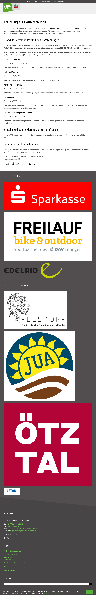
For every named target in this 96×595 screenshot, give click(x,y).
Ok (89, 592)
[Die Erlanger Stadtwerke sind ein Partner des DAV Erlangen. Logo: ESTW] (12, 488)
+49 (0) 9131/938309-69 (15, 526)
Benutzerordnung (10, 555)
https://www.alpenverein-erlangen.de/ (23, 531)
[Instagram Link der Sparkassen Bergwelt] (68, 1)
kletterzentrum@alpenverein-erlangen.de (52, 1)
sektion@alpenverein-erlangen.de (23, 164)
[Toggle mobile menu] (92, 6)
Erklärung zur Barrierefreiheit (14, 563)
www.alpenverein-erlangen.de (57, 28)
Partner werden (9, 570)
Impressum (8, 557)
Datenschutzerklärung (51, 593)
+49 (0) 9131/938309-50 (15, 524)
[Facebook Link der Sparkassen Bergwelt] (65, 1)
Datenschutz (8, 559)
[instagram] (8, 538)
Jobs (5, 567)
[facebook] (4, 538)
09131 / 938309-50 (33, 1)
